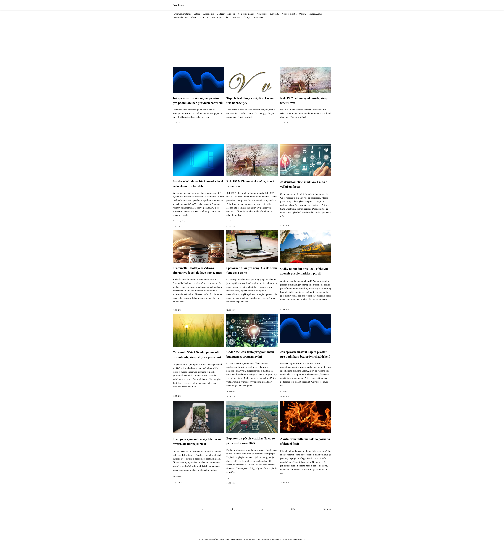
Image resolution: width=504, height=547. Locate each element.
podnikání (176, 123)
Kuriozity (274, 13)
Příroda (194, 17)
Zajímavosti (258, 17)
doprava (229, 478)
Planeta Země (315, 13)
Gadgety (221, 13)
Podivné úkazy (181, 17)
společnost (284, 123)
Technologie (216, 17)
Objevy (302, 13)
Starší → (327, 509)
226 (293, 509)
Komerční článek (246, 13)
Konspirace (262, 13)
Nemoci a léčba (289, 13)
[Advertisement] (252, 39)
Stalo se (204, 17)
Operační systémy (182, 13)
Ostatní (197, 13)
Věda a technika (232, 17)
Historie (231, 13)
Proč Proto (178, 5)
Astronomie (208, 13)
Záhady (246, 17)
